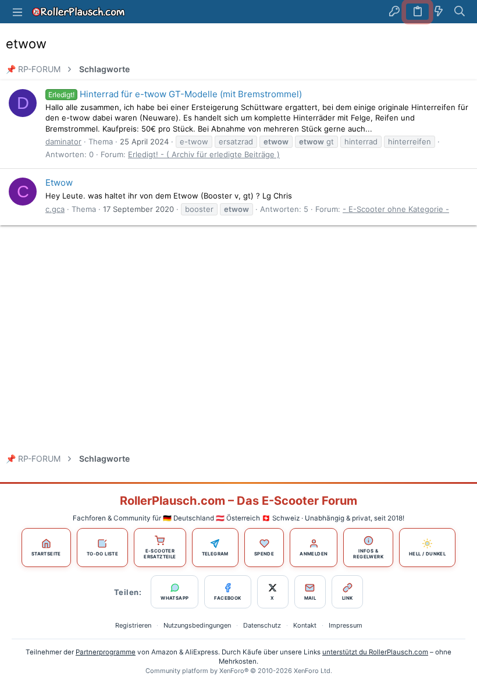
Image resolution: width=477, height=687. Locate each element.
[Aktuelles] (438, 11)
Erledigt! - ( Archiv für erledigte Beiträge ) (204, 154)
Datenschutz (262, 625)
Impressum (345, 625)
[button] (17, 11)
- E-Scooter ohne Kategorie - (396, 209)
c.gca (55, 209)
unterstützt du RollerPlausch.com (375, 652)
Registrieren (133, 625)
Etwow (59, 182)
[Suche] (459, 11)
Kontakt (304, 625)
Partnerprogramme (106, 652)
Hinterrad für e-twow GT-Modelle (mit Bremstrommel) (175, 94)
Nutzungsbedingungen (197, 625)
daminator (63, 141)
